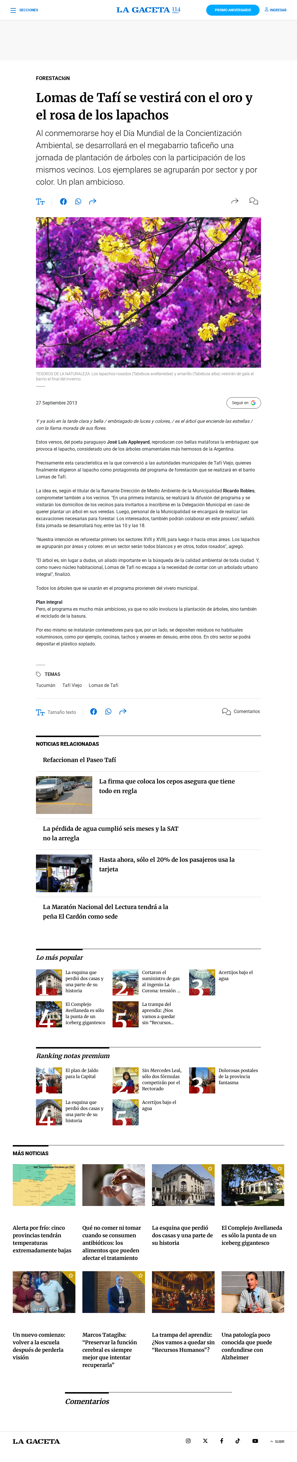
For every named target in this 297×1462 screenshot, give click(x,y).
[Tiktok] (238, 1441)
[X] (205, 1441)
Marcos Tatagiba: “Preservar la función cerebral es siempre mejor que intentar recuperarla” (109, 1350)
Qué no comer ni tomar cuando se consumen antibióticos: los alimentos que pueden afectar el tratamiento (111, 1243)
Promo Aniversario (233, 10)
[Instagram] (188, 1441)
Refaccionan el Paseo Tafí (79, 759)
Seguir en (240, 402)
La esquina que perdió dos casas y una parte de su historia (182, 1235)
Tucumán (45, 685)
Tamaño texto (62, 712)
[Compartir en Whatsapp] (78, 203)
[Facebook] (221, 1441)
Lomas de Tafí (103, 685)
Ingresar (278, 10)
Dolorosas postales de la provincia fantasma (238, 1076)
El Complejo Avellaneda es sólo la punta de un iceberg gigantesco (252, 1235)
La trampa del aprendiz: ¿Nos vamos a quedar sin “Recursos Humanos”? (158, 1016)
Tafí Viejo (72, 685)
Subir (279, 1442)
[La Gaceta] (148, 10)
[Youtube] (255, 1441)
